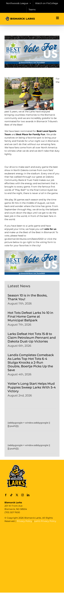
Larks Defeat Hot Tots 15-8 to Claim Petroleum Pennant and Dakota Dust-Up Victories (32, 337)
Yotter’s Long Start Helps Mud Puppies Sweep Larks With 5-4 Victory (32, 387)
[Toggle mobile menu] (57, 18)
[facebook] (6, 495)
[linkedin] (28, 495)
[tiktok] (11, 495)
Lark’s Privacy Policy (45, 521)
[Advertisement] (32, 557)
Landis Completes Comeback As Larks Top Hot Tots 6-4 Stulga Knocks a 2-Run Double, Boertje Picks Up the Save (31, 362)
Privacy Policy (24, 521)
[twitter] (17, 495)
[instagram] (22, 495)
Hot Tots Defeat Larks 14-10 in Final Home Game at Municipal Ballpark (30, 316)
